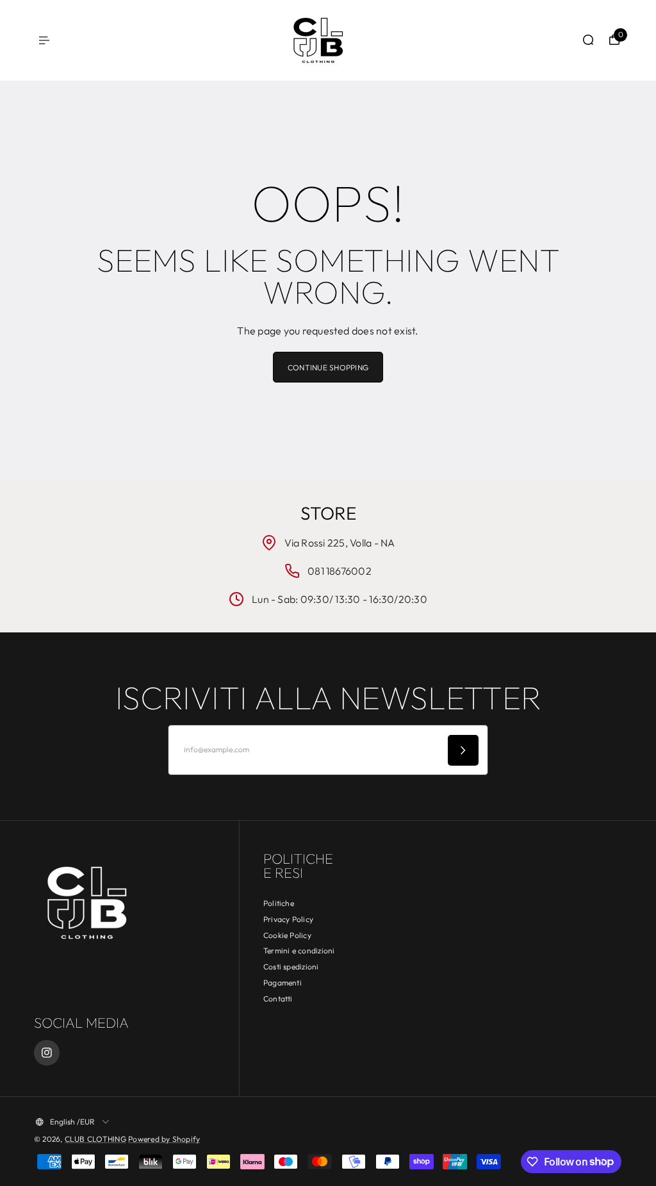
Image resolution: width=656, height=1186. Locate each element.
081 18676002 (340, 570)
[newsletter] (463, 750)
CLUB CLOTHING (95, 1139)
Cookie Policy (287, 935)
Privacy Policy (288, 919)
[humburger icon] (44, 40)
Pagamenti (282, 982)
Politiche (278, 903)
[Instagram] (47, 1053)
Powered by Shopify (164, 1139)
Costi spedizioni (291, 966)
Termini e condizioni (299, 950)
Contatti (278, 998)
